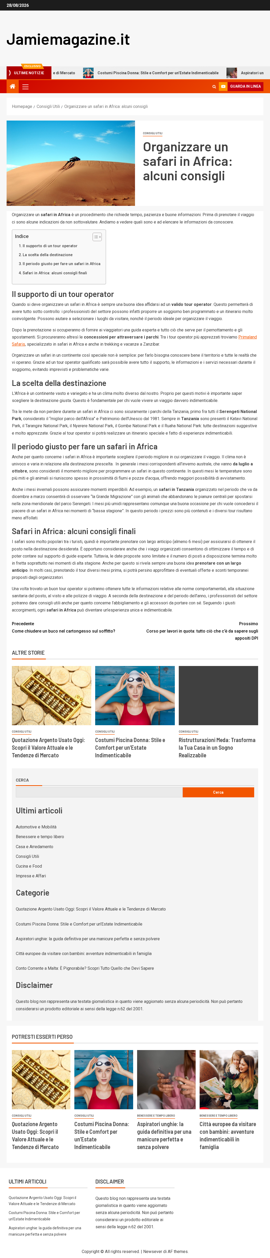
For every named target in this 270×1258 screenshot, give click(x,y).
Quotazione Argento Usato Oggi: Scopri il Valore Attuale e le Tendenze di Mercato (48, 747)
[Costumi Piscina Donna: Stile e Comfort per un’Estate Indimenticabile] (135, 695)
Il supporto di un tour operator (50, 246)
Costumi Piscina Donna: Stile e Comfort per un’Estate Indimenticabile (132, 73)
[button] (25, 86)
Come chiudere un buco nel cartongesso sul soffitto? (63, 627)
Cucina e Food (29, 866)
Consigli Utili (152, 133)
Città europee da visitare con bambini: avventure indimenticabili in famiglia (84, 953)
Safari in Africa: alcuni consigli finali (55, 273)
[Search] (214, 87)
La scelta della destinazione (48, 255)
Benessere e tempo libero (40, 836)
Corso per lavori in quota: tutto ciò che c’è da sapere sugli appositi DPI (202, 630)
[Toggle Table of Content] (94, 236)
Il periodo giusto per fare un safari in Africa (61, 264)
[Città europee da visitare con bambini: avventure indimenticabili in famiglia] (229, 1079)
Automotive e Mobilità (36, 826)
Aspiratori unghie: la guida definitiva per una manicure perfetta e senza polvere (88, 938)
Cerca (22, 780)
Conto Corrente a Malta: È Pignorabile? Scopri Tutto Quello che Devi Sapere (85, 968)
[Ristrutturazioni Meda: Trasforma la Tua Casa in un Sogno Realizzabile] (218, 695)
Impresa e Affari (31, 875)
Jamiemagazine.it (68, 38)
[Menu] (25, 86)
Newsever (152, 1251)
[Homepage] (13, 87)
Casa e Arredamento (34, 846)
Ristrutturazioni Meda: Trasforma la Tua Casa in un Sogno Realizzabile (217, 747)
